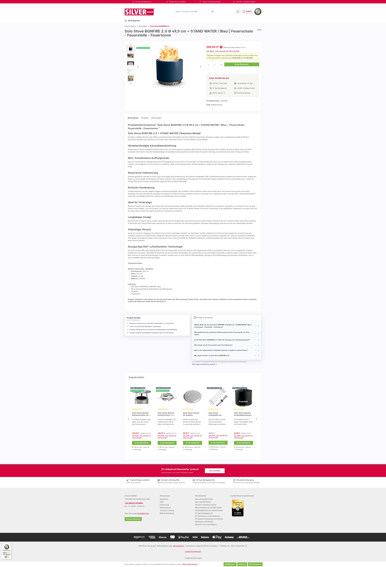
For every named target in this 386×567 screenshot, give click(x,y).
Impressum (164, 499)
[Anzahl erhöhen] (221, 64)
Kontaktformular (143, 513)
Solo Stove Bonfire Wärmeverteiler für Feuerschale (140, 414)
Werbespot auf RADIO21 (204, 522)
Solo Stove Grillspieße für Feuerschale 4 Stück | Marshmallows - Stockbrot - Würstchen (218, 414)
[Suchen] (212, 12)
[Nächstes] (200, 66)
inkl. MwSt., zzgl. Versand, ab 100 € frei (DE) (222, 51)
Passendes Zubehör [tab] (136, 377)
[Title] (237, 508)
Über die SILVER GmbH (204, 499)
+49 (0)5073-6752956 (134, 503)
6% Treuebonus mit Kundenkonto (207, 516)
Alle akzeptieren (255, 564)
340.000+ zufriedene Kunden (206, 505)
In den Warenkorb (241, 64)
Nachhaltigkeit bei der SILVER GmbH (209, 510)
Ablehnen (242, 564)
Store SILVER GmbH (202, 502)
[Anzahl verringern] (208, 64)
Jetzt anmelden (215, 471)
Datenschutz (164, 505)
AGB (161, 502)
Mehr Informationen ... (191, 564)
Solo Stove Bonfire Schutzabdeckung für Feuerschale (243, 414)
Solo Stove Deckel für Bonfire (191, 414)
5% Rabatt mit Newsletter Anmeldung (209, 519)
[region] (164, 66)
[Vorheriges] (137, 66)
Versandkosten (178, 546)
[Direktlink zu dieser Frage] (258, 326)
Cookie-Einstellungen (193, 551)
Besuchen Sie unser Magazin (206, 524)
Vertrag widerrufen (133, 519)
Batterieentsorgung (167, 513)
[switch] (7, 557)
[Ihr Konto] (238, 11)
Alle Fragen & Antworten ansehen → (204, 364)
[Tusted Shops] (257, 11)
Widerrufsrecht (165, 508)
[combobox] (192, 12)
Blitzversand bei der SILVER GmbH (208, 508)
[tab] (133, 118)
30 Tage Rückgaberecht (204, 513)
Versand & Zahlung (167, 510)
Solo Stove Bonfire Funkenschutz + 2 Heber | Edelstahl (166, 414)
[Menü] (10, 544)
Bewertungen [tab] (156, 118)
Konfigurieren (230, 564)
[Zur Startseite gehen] (140, 12)
